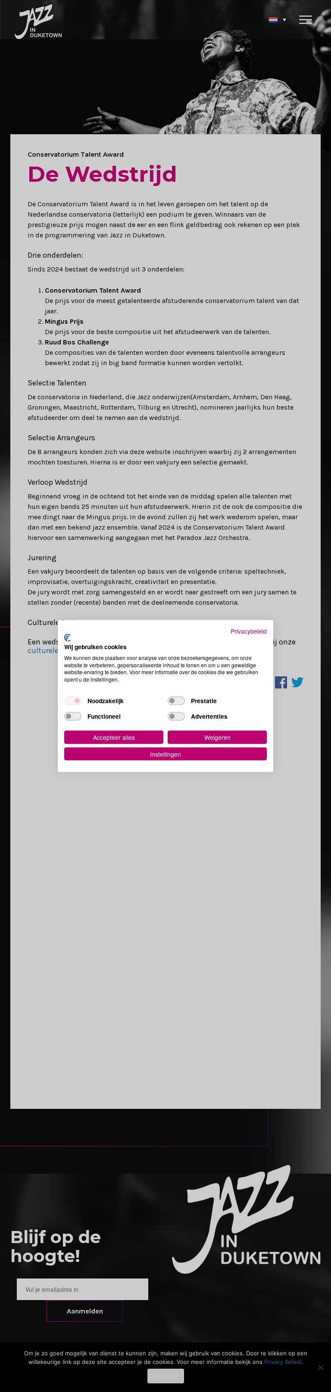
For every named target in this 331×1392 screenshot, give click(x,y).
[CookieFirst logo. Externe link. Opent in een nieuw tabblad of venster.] (67, 638)
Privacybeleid (249, 630)
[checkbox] (72, 701)
